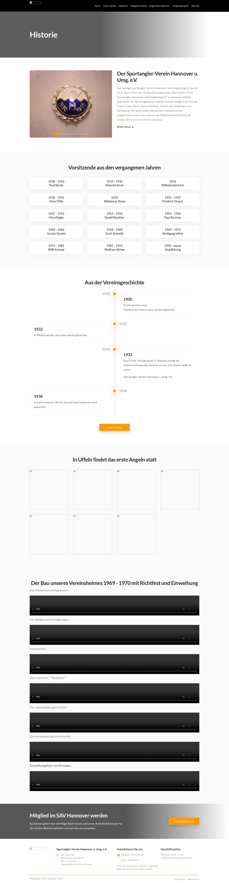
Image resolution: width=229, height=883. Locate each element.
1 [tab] (57, 133)
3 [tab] (75, 133)
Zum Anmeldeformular (184, 821)
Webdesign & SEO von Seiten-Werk (46, 878)
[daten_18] (180, 508)
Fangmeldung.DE (180, 6)
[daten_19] (136, 553)
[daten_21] (49, 553)
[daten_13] (136, 508)
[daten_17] (49, 508)
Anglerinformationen (159, 6)
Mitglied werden (138, 6)
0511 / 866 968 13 (130, 860)
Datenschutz (193, 879)
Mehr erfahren (114, 427)
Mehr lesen (124, 126)
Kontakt (195, 6)
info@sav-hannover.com (132, 854)
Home (97, 6)
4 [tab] (85, 133)
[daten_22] (92, 508)
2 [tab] (66, 133)
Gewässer (123, 6)
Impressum (180, 879)
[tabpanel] (71, 104)
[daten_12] (92, 553)
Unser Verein (109, 6)
